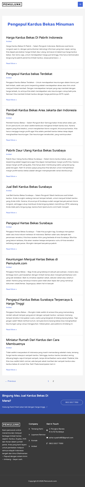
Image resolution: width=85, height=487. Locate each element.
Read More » (11, 63)
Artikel (9, 41)
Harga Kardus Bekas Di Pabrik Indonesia (34, 37)
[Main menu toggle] (80, 4)
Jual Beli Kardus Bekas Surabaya (29, 187)
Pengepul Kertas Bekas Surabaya (29, 223)
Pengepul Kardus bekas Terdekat (29, 74)
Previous (10, 381)
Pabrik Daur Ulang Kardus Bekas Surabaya (36, 150)
